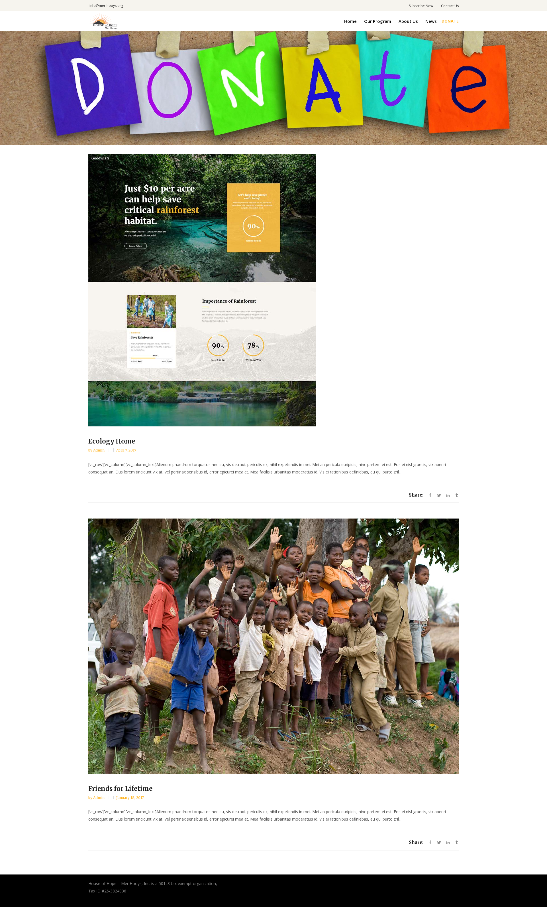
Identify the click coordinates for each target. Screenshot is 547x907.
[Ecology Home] (273, 290)
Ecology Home (111, 441)
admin (99, 450)
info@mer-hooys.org (106, 5)
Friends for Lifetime (120, 789)
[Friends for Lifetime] (273, 646)
